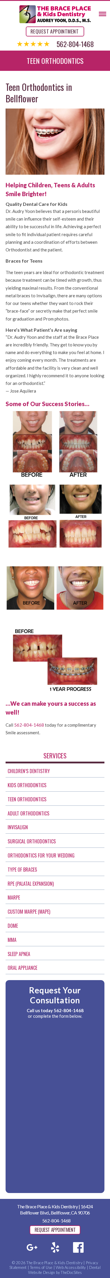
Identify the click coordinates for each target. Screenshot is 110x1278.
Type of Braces (22, 869)
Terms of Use (41, 1267)
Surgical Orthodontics (32, 841)
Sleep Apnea (19, 953)
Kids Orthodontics (27, 785)
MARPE (14, 897)
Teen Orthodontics (27, 799)
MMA (12, 939)
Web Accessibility (71, 1267)
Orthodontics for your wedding (41, 855)
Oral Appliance (22, 967)
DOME (13, 925)
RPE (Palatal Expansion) (31, 883)
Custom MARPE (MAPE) (29, 911)
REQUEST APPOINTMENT (55, 31)
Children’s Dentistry (29, 771)
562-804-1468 (75, 44)
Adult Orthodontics (28, 813)
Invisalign (18, 827)
